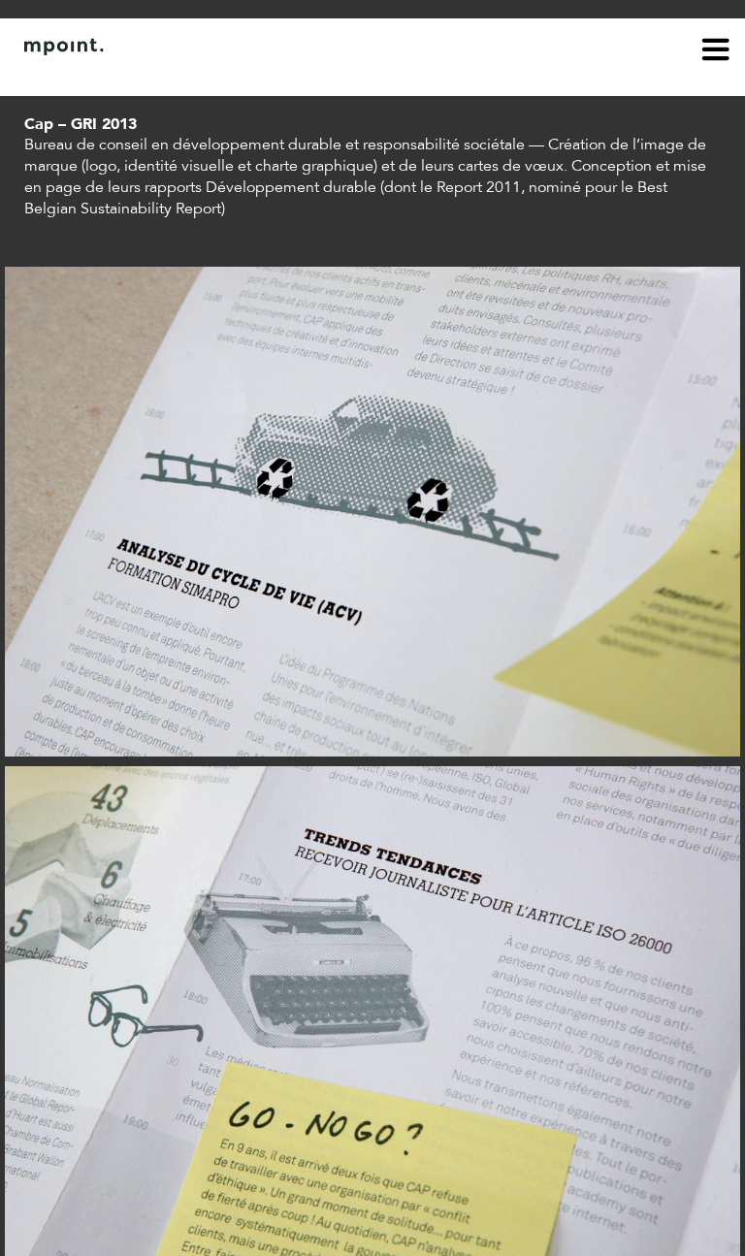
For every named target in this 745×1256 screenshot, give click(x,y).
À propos (54, 75)
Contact (133, 75)
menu (715, 52)
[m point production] (362, 46)
